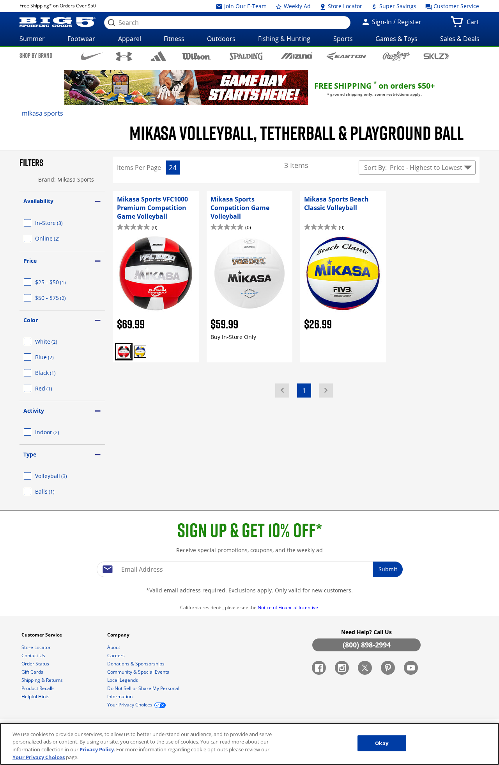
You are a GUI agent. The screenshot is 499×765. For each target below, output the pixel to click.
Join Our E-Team (245, 6)
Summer (32, 38)
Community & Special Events (138, 672)
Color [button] (30, 320)
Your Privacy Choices (38, 756)
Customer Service (455, 6)
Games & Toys (396, 38)
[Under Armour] (124, 56)
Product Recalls (38, 688)
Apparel (129, 38)
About (114, 647)
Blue (54, 357)
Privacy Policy (97, 749)
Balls (54, 491)
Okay (381, 743)
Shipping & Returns (42, 680)
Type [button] (29, 454)
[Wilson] (196, 56)
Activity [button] (33, 410)
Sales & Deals (460, 38)
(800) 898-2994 (367, 644)
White (55, 341)
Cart (474, 24)
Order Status (35, 663)
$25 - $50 (60, 282)
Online (56, 238)
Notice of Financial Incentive (288, 607)
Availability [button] (38, 201)
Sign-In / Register (395, 22)
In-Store (58, 222)
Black (54, 372)
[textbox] (249, 569)
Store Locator (344, 6)
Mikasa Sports (42, 113)
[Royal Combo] (140, 351)
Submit (388, 569)
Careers (116, 655)
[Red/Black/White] (124, 351)
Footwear (81, 38)
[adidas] (158, 56)
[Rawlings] (396, 56)
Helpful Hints (36, 696)
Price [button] (30, 260)
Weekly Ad (296, 6)
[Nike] (91, 56)
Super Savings (397, 6)
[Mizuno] (296, 56)
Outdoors (221, 38)
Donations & (136, 663)
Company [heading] (119, 634)
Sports (343, 38)
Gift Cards (32, 672)
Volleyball (60, 476)
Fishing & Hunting (284, 38)
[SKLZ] (436, 56)
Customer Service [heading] (42, 634)
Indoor (56, 432)
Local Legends (123, 680)
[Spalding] (247, 56)
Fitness (174, 38)
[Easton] (346, 56)
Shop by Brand (35, 55)
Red (53, 388)
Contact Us (33, 655)
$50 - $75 (60, 297)
